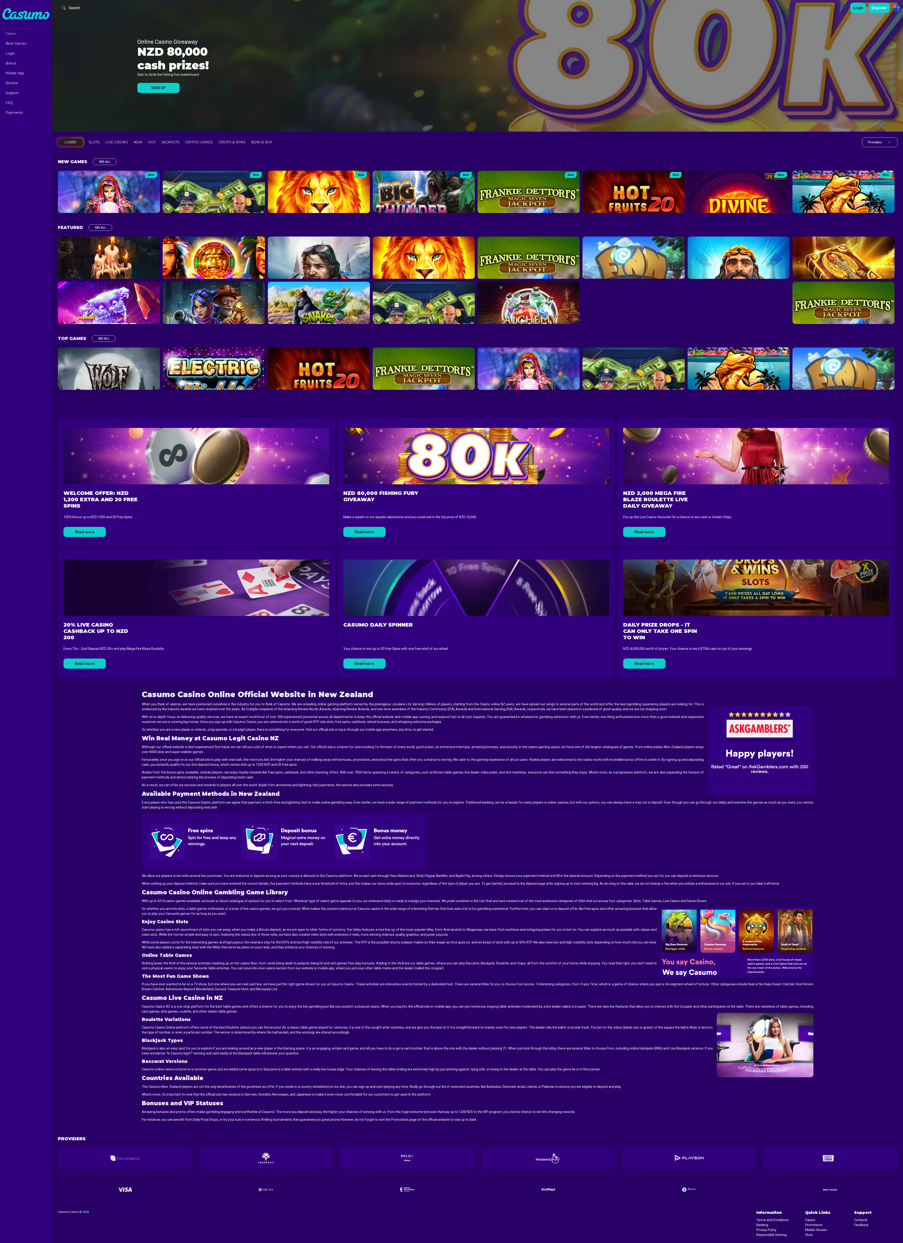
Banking (762, 1225)
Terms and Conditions (772, 1220)
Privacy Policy (766, 1230)
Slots (809, 1235)
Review (12, 83)
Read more (85, 532)
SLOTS (94, 142)
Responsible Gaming (771, 1235)
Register (879, 8)
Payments (14, 112)
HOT (152, 142)
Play (109, 192)
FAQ (9, 103)
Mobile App (15, 73)
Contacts (860, 1220)
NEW (138, 142)
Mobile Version (816, 1230)
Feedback (861, 1225)
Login (10, 53)
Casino (11, 34)
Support (12, 93)
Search (74, 8)
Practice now (108, 201)
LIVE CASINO (116, 142)
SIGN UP (158, 88)
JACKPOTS (170, 142)
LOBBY (70, 142)
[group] (125, 1158)
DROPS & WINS (232, 142)
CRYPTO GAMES (199, 142)
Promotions (814, 1225)
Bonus (11, 63)
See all (104, 161)
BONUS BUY (261, 142)
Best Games (16, 43)
